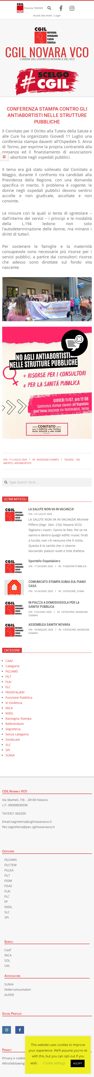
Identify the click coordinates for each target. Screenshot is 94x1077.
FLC (7, 687)
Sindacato (12, 739)
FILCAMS (11, 671)
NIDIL (9, 713)
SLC (8, 745)
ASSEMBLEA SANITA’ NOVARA (49, 624)
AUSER (9, 995)
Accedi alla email (42, 15)
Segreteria (13, 729)
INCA (9, 708)
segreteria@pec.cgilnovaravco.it (31, 827)
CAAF (9, 661)
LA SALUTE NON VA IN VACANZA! (51, 509)
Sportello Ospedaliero (44, 561)
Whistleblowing (13, 1063)
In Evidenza (13, 703)
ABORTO (8, 463)
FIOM (8, 881)
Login (57, 15)
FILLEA (9, 870)
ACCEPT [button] (77, 1063)
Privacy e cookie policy (18, 1058)
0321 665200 (16, 813)
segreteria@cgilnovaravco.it (31, 822)
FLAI (8, 682)
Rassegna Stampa (48, 459)
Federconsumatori (17, 989)
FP (6, 902)
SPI (7, 750)
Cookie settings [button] (54, 1063)
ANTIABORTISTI (22, 463)
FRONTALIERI (14, 692)
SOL (7, 960)
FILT (8, 676)
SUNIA (80, 591)
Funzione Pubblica (75, 566)
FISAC (8, 886)
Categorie (69, 591)
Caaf (7, 950)
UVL (7, 966)
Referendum (14, 724)
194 (78, 459)
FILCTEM (10, 865)
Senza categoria (17, 734)
